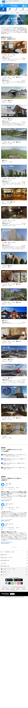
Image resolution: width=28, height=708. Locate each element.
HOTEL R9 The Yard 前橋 (6, 542)
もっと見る (13, 547)
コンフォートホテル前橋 (6, 499)
